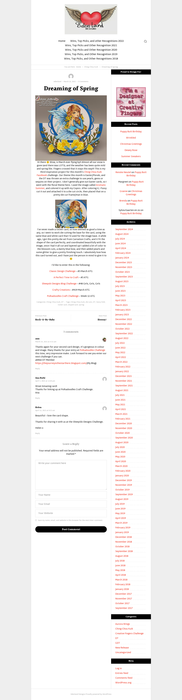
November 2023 (123, 267)
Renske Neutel (123, 173)
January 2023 (122, 314)
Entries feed (121, 673)
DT (62, 302)
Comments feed (123, 678)
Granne (124, 191)
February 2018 (122, 584)
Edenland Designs (78, 694)
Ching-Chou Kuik (91, 67)
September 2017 (124, 608)
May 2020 (120, 457)
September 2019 (124, 494)
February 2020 (122, 471)
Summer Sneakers (131, 156)
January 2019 (122, 532)
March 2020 (121, 466)
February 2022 (122, 367)
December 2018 (123, 537)
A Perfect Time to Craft (66, 278)
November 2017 (123, 599)
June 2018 (120, 565)
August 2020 (121, 442)
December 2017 (123, 594)
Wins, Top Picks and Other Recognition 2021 (91, 45)
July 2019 (120, 504)
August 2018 (121, 556)
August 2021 (121, 390)
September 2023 (124, 277)
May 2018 (120, 570)
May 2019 (120, 513)
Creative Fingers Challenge (129, 633)
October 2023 (122, 272)
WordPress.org (123, 683)
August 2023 (121, 281)
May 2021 (120, 404)
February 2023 (122, 310)
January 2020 (122, 476)
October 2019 (122, 490)
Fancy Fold (100, 302)
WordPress (106, 694)
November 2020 (123, 428)
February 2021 (122, 419)
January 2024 (122, 258)
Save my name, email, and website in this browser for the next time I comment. (70, 520)
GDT (117, 643)
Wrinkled (131, 138)
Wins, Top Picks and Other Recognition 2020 (91, 50)
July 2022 (120, 343)
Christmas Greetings (131, 144)
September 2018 (124, 551)
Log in (118, 668)
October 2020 (122, 433)
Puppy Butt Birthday (131, 131)
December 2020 (123, 423)
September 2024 (124, 229)
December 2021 (123, 376)
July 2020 (120, 447)
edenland (57, 81)
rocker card (62, 304)
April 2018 (120, 575)
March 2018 (121, 580)
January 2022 (122, 371)
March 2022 (121, 362)
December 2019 (123, 480)
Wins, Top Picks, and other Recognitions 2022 (97, 41)
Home (61, 41)
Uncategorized (123, 652)
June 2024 (120, 243)
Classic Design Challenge (62, 271)
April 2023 (120, 300)
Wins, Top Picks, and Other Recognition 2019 (91, 54)
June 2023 (120, 291)
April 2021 (120, 409)
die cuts (89, 302)
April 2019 (120, 518)
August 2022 (121, 338)
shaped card (73, 304)
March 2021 (121, 414)
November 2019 (123, 485)
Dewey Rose (131, 150)
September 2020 (124, 438)
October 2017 (122, 603)
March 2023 (121, 305)
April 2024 (120, 248)
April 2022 (120, 357)
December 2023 (123, 262)
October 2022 (122, 329)
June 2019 (120, 509)
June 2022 (120, 348)
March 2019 (121, 523)
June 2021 (120, 400)
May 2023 (120, 296)
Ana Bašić (40, 378)
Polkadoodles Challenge (92, 350)
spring (81, 304)
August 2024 (121, 234)
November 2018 (123, 542)
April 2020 (120, 461)
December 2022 (123, 319)
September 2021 (124, 386)
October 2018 (122, 546)
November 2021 (123, 381)
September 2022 (124, 333)
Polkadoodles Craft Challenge (63, 296)
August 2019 (121, 499)
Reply (37, 369)
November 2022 (123, 324)
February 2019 (122, 527)
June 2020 (120, 452)
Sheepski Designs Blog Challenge (59, 284)
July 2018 (120, 561)
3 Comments (83, 81)
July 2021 (120, 395)
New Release (122, 648)
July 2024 (120, 239)
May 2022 (120, 352)
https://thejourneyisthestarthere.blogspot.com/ (61, 363)
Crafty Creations (61, 290)
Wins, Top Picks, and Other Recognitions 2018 (91, 59)
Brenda (123, 201)
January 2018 (122, 589)
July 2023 (120, 286)
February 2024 (122, 253)
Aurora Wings (122, 624)
